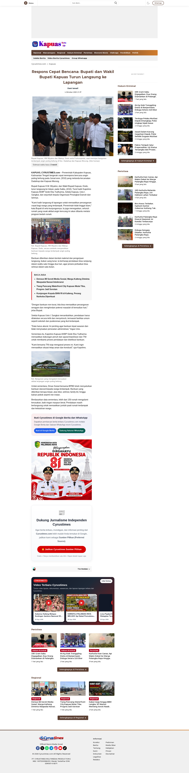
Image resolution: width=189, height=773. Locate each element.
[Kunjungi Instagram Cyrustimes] (56, 748)
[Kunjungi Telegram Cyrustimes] (51, 748)
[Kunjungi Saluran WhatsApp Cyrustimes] (47, 748)
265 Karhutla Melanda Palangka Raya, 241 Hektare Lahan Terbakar (146, 192)
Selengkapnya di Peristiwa (71, 669)
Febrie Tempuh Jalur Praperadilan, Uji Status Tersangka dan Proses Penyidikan (146, 148)
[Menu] (26, 3)
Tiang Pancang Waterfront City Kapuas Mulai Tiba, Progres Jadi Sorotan (72, 704)
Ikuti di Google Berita (45, 431)
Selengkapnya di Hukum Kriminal (136, 161)
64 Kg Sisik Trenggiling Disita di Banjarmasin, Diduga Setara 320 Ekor (71, 655)
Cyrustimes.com (38, 64)
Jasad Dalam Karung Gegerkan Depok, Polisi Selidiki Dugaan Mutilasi (146, 134)
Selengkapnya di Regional (72, 718)
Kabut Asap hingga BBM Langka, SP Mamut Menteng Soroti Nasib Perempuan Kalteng (100, 705)
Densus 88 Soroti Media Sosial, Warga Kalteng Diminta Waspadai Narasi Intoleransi (43, 705)
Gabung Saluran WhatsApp (71, 431)
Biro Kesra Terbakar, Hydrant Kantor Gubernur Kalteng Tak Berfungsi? (145, 207)
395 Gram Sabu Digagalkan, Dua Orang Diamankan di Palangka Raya (42, 657)
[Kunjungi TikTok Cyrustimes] (65, 748)
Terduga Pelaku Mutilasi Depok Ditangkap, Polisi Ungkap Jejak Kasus (146, 120)
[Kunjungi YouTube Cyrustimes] (60, 748)
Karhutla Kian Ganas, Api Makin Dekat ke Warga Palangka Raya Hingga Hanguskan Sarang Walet (101, 657)
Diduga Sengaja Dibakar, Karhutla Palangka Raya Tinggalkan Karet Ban (145, 234)
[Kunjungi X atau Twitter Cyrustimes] (42, 748)
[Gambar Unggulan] (72, 126)
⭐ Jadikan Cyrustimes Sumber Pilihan (62, 549)
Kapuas (52, 64)
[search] (116, 3)
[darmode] (148, 3)
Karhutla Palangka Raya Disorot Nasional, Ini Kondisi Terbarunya (146, 219)
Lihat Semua (106, 581)
